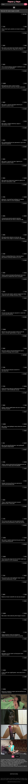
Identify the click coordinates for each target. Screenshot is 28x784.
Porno (19, 781)
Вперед (17, 756)
